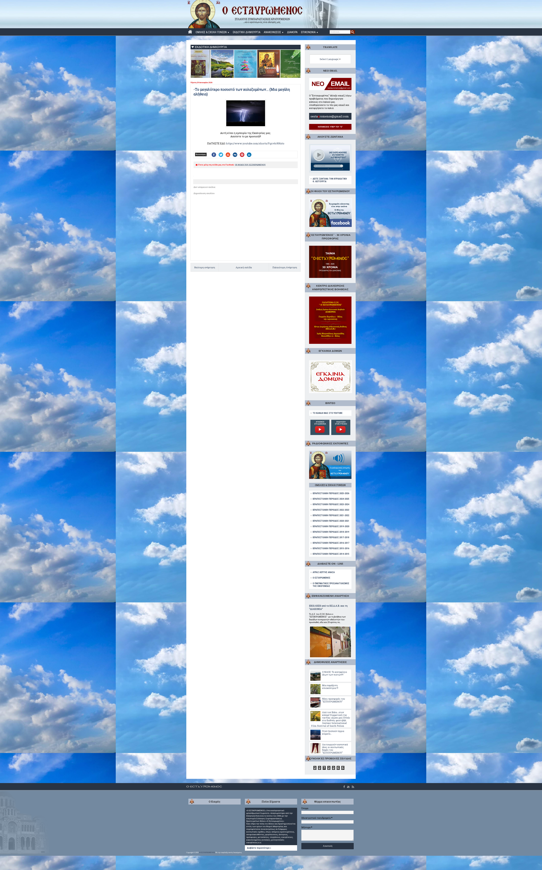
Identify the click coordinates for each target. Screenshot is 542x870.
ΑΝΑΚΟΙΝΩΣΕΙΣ (274, 32)
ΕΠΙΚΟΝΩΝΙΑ (309, 32)
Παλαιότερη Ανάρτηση (284, 267)
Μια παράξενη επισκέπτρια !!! (330, 686)
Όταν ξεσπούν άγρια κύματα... (333, 732)
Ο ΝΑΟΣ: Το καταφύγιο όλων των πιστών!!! (334, 673)
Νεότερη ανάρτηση (204, 267)
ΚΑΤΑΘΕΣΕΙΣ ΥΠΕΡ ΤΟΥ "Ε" (330, 127)
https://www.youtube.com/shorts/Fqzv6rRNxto (255, 143)
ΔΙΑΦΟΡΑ (292, 32)
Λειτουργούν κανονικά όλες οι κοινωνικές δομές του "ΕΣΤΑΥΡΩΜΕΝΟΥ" (335, 748)
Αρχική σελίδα (244, 267)
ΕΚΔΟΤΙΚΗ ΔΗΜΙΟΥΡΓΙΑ (246, 32)
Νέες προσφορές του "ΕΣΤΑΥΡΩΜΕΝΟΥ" (333, 700)
